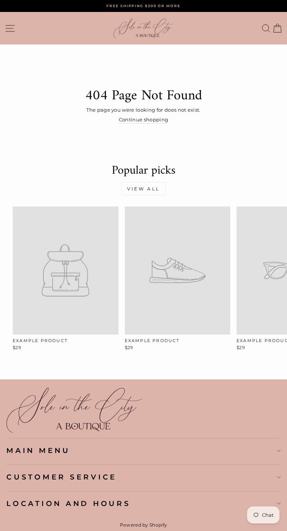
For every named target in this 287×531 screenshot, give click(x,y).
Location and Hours (68, 503)
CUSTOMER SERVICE (61, 476)
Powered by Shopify (143, 525)
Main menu (38, 450)
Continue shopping (143, 119)
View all (143, 189)
